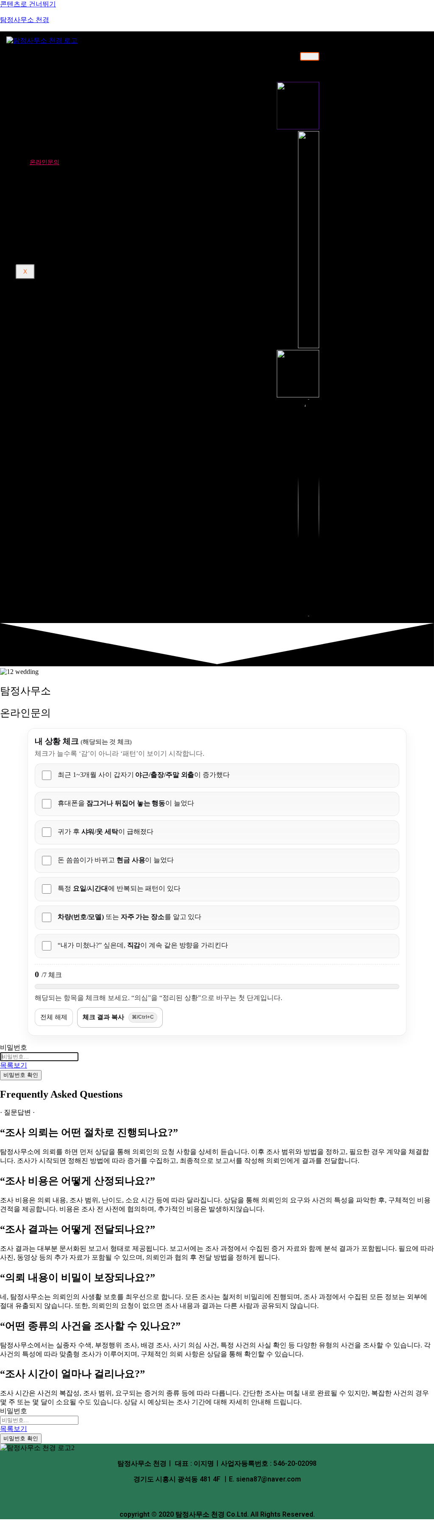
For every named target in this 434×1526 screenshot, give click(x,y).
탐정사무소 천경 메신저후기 (80, 184)
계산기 (38, 207)
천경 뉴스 (42, 199)
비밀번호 (13, 1047)
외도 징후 (53, 237)
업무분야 (41, 101)
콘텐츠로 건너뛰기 (28, 4)
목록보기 (13, 1065)
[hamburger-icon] (309, 56)
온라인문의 (44, 162)
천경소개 (41, 56)
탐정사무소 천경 (24, 19)
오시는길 (53, 86)
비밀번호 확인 (20, 1075)
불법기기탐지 (59, 147)
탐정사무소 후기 (51, 170)
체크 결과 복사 (118, 1016)
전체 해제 (53, 1016)
